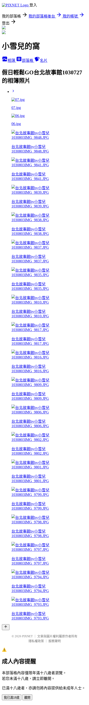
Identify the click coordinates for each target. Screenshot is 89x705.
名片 (43, 60)
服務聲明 (54, 641)
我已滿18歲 (11, 697)
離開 (27, 697)
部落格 (28, 60)
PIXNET (27, 636)
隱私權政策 (36, 641)
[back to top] (5, 627)
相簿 (12, 60)
